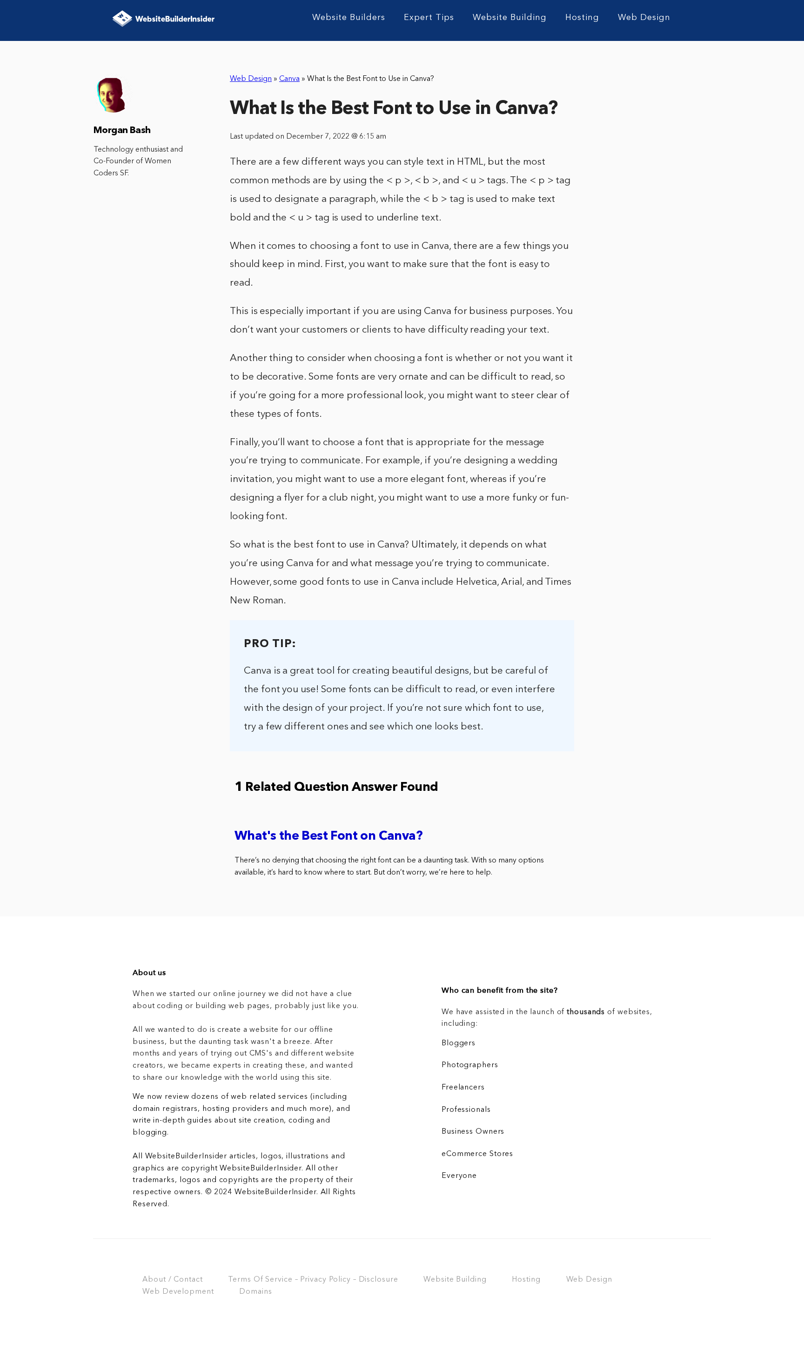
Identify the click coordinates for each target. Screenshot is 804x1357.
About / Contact (172, 1279)
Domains (255, 1292)
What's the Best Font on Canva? (328, 836)
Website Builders (348, 17)
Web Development (178, 1292)
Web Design (644, 17)
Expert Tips (429, 17)
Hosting (582, 17)
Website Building (510, 17)
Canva (289, 79)
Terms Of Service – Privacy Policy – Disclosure (313, 1279)
